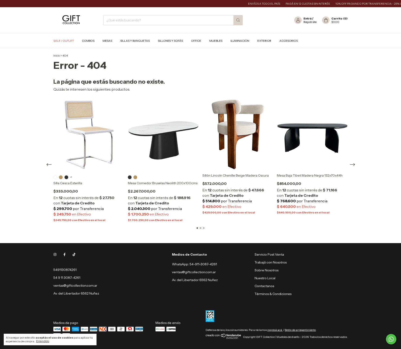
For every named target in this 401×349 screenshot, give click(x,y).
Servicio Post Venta (269, 254)
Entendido (42, 341)
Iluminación (239, 40)
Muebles (215, 40)
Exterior (264, 40)
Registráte (310, 22)
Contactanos (264, 286)
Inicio (56, 55)
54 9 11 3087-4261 (66, 278)
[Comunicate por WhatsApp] (391, 339)
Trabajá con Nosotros (271, 262)
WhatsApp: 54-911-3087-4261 (194, 264)
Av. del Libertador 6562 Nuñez (195, 280)
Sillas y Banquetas (135, 40)
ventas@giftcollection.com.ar (75, 285)
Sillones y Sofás (170, 40)
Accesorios (288, 40)
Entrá (308, 18)
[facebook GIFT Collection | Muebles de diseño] (64, 254)
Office (196, 40)
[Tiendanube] (224, 338)
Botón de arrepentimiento (300, 330)
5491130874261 (65, 270)
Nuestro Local (265, 278)
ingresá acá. (275, 330)
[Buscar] (238, 20)
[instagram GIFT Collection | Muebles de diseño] (55, 254)
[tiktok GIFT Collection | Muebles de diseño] (74, 254)
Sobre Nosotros (266, 270)
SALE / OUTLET (63, 40)
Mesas (107, 40)
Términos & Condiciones (273, 294)
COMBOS (88, 40)
